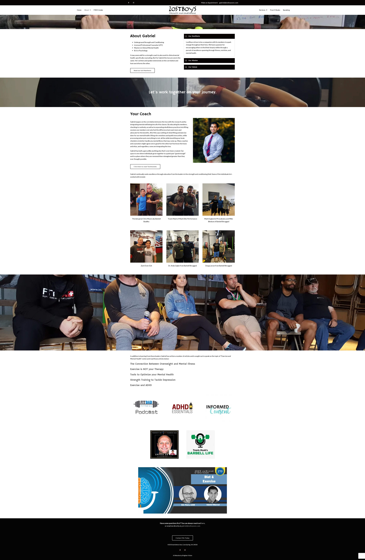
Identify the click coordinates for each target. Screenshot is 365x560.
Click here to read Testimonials (145, 166)
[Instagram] (133, 2)
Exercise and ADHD (141, 385)
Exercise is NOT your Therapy (146, 369)
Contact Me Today (182, 538)
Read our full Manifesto (142, 70)
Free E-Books (275, 10)
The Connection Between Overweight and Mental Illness (162, 363)
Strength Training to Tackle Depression (152, 380)
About (86, 10)
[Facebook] (128, 2)
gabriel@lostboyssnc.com (228, 3)
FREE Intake (98, 10)
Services (262, 10)
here (203, 523)
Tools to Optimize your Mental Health (152, 374)
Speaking (286, 10)
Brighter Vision (187, 555)
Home (79, 10)
